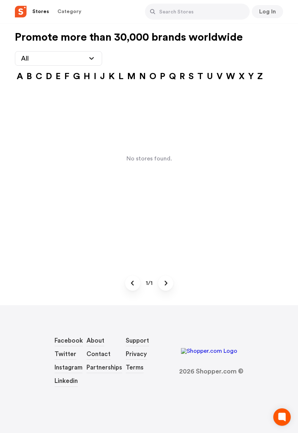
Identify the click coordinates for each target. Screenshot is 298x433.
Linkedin (66, 381)
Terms (135, 367)
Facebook (69, 341)
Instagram (68, 367)
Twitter (65, 354)
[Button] (152, 11)
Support (137, 341)
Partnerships (104, 367)
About (95, 341)
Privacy (136, 354)
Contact (98, 354)
